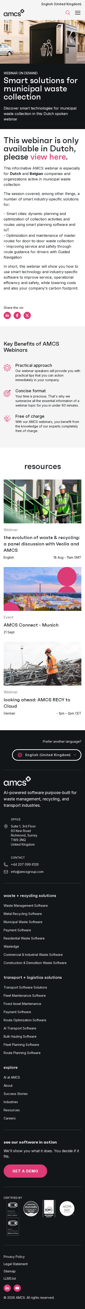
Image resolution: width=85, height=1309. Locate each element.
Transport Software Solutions (25, 987)
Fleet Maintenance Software (25, 995)
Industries (11, 1102)
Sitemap (10, 1271)
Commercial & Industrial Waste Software (33, 955)
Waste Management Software (26, 905)
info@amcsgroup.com (27, 872)
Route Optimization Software (25, 1020)
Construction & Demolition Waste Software (35, 963)
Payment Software (17, 930)
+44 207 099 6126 (25, 864)
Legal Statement (16, 1264)
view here (48, 157)
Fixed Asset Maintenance (22, 1004)
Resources (12, 1110)
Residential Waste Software (24, 938)
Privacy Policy (14, 1257)
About (8, 1085)
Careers (10, 1118)
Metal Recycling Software (23, 914)
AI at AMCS (12, 1077)
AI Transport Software (20, 1028)
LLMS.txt (10, 1278)
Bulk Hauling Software (20, 1036)
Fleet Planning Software (21, 1045)
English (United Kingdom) (61, 4)
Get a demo (25, 1171)
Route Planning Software (22, 1053)
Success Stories (16, 1094)
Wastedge (11, 946)
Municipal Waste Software (23, 922)
